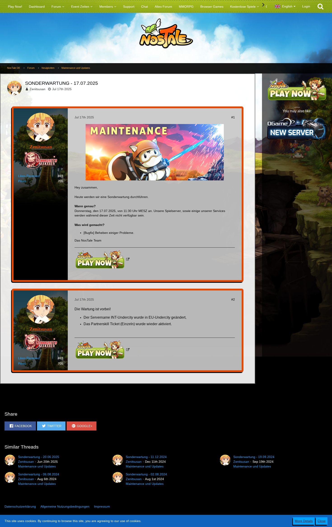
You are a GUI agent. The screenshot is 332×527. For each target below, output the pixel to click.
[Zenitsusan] (10, 462)
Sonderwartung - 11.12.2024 (146, 457)
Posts (22, 181)
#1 (233, 117)
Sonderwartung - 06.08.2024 (38, 474)
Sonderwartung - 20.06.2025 (38, 457)
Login (306, 6)
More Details (304, 521)
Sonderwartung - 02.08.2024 (146, 474)
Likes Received (29, 176)
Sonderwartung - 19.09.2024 (253, 457)
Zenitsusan (37, 89)
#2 (233, 299)
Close (322, 521)
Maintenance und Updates (37, 466)
